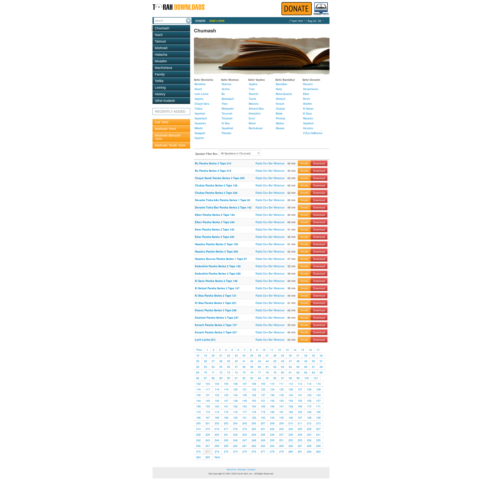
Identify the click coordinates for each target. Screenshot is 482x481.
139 (281, 395)
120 (235, 389)
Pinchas (280, 118)
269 (318, 446)
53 (205, 367)
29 (282, 355)
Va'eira (226, 89)
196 (290, 417)
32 (305, 355)
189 (226, 417)
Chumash (162, 28)
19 (205, 355)
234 (254, 434)
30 (290, 355)
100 (306, 378)
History (160, 94)
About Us (231, 469)
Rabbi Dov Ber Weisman (270, 163)
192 (254, 417)
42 (251, 361)
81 (290, 372)
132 (217, 395)
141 (300, 395)
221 (263, 429)
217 (226, 429)
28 (274, 355)
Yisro (225, 103)
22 (228, 355)
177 (244, 412)
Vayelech (308, 123)
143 (318, 395)
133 (226, 395)
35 (197, 361)
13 (287, 350)
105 (226, 384)
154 (290, 400)
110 (272, 384)
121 (244, 389)
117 (207, 389)
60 (259, 367)
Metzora (254, 103)
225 (300, 429)
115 (318, 384)
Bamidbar (281, 84)
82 (298, 372)
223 (281, 429)
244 (217, 440)
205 (244, 423)
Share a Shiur (216, 21)
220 (254, 429)
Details (304, 163)
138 (272, 395)
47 (290, 361)
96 (274, 378)
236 (272, 434)
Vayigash (199, 133)
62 (274, 367)
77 (259, 372)
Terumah (227, 113)
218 (235, 429)
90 (228, 378)
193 (263, 417)
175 (226, 412)
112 (290, 384)
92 (244, 378)
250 (272, 440)
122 (254, 389)
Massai (280, 128)
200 (198, 423)
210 (290, 423)
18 (197, 355)
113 (300, 384)
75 (244, 372)
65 (298, 367)
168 (290, 406)
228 (198, 434)
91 (236, 378)
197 (300, 417)
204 (235, 423)
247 (244, 440)
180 (272, 412)
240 (309, 434)
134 (235, 395)
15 (302, 350)
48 (298, 361)
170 (309, 406)
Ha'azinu (308, 128)
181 (281, 412)
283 (318, 451)
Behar (252, 123)
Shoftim (307, 103)
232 (235, 434)
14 (294, 350)
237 (281, 434)
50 (313, 361)
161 (226, 406)
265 (281, 446)
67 (313, 367)
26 (259, 355)
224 (290, 429)
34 (321, 355)
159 (207, 406)
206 (254, 423)
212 (309, 423)
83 (305, 372)
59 (251, 367)
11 (271, 350)
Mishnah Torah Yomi (170, 145)
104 (217, 384)
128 (309, 389)
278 (272, 451)
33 (313, 355)
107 (244, 384)
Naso (279, 89)
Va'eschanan (310, 89)
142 (309, 395)
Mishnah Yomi (165, 129)
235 (263, 434)
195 (281, 417)
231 (226, 434)
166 (272, 406)
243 (207, 440)
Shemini (253, 94)
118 (217, 389)
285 (207, 457)
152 (272, 400)
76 (251, 372)
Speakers (200, 21)
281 (300, 451)
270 (198, 451)
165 (263, 406)
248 (254, 440)
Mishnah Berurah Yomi (168, 137)
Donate (241, 469)
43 (259, 361)
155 (300, 400)
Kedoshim (255, 113)
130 (198, 395)
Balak (279, 113)
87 (205, 378)
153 (281, 400)
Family (160, 74)
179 (263, 412)
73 (228, 372)
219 (244, 429)
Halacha (161, 54)
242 (198, 440)
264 (272, 446)
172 (198, 412)
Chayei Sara (201, 103)
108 (254, 384)
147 (226, 400)
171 (318, 406)
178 (254, 412)
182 (290, 412)
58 (244, 367)
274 (235, 451)
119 (226, 389)
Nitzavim (308, 118)
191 (244, 417)
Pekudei (226, 133)
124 (272, 389)
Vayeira (198, 99)
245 (226, 440)
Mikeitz (198, 128)
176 (235, 412)
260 (235, 446)
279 (281, 451)
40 (236, 361)
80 (282, 372)
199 (318, 417)
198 (309, 417)
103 (207, 384)
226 (309, 429)
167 (281, 406)
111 (281, 384)
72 (220, 372)
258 (217, 446)
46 (282, 361)
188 (217, 417)
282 (309, 451)
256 (198, 446)
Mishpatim (228, 108)
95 (267, 378)
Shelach (280, 99)
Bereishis (199, 84)
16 (310, 350)
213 (318, 423)
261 (244, 446)
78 (267, 372)
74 (236, 372)
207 (263, 423)
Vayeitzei (199, 113)
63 (282, 367)
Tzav (252, 89)
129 (318, 389)
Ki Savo (307, 113)
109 (263, 384)
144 (198, 400)
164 (254, 406)
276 (254, 451)
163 (244, 406)
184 (309, 412)
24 (244, 355)
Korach (280, 103)
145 (207, 400)
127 (300, 389)
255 (318, 440)
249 (263, 440)
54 (213, 367)
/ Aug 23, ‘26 (305, 21)
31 (298, 355)
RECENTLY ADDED (170, 111)
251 (281, 440)
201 (207, 423)
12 (279, 350)
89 (220, 378)
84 (313, 372)
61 (267, 367)
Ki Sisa (226, 123)
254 (309, 440)
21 (220, 355)
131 (207, 395)
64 (290, 367)
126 (290, 389)
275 (244, 451)
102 (198, 384)
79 (274, 372)
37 (213, 361)
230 (217, 434)
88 (213, 378)
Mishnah (161, 48)
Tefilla (159, 81)
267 (300, 446)
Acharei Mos (256, 108)
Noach (198, 89)
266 (290, 446)
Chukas (280, 108)
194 (272, 417)
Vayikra (253, 84)
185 (318, 412)
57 (236, 367)
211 (300, 423)
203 (226, 423)
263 (263, 446)
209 (281, 423)
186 (198, 417)
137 (263, 395)
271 (207, 451)
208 (272, 423)
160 (217, 406)
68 (321, 367)
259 (226, 446)
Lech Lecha (201, 94)
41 (244, 361)
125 (281, 389)
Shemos (226, 84)
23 (236, 355)
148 (235, 400)
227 (318, 429)
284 (198, 457)
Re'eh (306, 99)
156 (309, 400)
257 (207, 446)
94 (259, 378)
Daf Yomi (161, 122)
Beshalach (228, 99)
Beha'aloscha (284, 94)
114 (309, 384)
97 (282, 378)
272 (217, 451)
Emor (252, 118)
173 (207, 412)
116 (198, 389)
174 (217, 412)
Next (217, 457)
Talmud (160, 41)
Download (319, 163)
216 (217, 429)
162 (235, 406)
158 (198, 406)
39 (228, 361)
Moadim (161, 61)
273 (226, 451)
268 (309, 446)
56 (228, 367)
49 (305, 361)
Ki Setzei (308, 108)
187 (207, 417)
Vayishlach (200, 118)
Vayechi (199, 138)
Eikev (306, 94)
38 (220, 361)
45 (274, 361)
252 (290, 440)
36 (205, 361)
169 (300, 406)
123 (263, 389)
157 (318, 400)
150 (254, 400)
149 (244, 400)
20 (213, 355)
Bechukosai (255, 128)
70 (205, 372)
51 (321, 361)
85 (321, 372)
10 (263, 350)
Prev (199, 350)
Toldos (198, 108)
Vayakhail (227, 128)
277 (263, 451)
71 (213, 372)
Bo (223, 94)
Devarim (308, 84)
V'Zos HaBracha (312, 133)
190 (235, 417)
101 (315, 378)
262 (254, 446)
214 (198, 429)
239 (300, 434)
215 (207, 429)
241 (318, 434)
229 (207, 434)
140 (290, 395)
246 (235, 440)
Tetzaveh (227, 118)
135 (244, 395)
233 (244, 434)
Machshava (163, 68)
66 (305, 367)
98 (290, 378)
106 (235, 384)
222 (272, 429)
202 (217, 423)
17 (318, 350)
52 (197, 367)
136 (254, 395)
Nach (159, 35)
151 (263, 400)
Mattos (280, 123)
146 (217, 400)
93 (251, 378)
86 (197, 378)
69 (197, 372)
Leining (160, 87)
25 (251, 355)
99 (298, 378)
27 (267, 355)
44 (267, 361)
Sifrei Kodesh (165, 101)
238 (290, 434)
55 (220, 367)
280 (290, 451)
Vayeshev (200, 123)
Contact (251, 469)
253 (300, 440)
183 (300, 412)
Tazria (252, 99)
